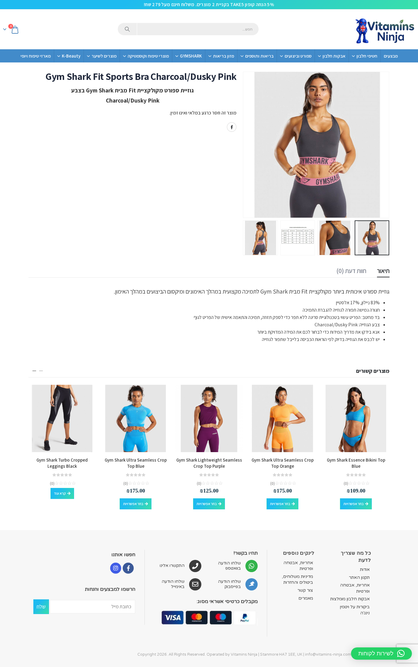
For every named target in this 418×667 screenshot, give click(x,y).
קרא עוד (60, 493)
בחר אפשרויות (353, 503)
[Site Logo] (384, 29)
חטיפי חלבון (366, 56)
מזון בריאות (223, 56)
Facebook (232, 127)
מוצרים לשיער (104, 56)
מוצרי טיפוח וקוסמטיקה (148, 56)
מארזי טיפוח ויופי (36, 56)
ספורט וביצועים (298, 56)
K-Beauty (71, 56)
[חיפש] (127, 29)
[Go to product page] (356, 418)
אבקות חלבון (334, 56)
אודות (365, 569)
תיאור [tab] (383, 271)
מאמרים (305, 598)
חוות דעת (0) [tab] (351, 271)
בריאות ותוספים (259, 56)
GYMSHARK (191, 56)
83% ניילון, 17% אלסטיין (357, 302)
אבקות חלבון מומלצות (350, 598)
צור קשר (305, 590)
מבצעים (391, 56)
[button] (381, 144)
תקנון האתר (359, 577)
